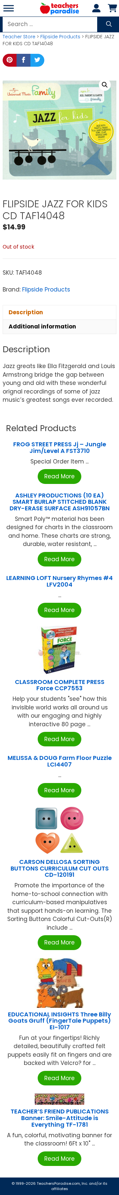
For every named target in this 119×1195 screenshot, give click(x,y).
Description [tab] (26, 312)
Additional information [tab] (42, 326)
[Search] (109, 24)
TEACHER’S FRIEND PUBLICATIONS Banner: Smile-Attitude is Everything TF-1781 (60, 1118)
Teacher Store (19, 36)
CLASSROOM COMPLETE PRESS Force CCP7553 (59, 685)
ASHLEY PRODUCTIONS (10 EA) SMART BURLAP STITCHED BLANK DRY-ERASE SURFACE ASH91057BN (60, 502)
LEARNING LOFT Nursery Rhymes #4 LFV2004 (59, 581)
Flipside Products (60, 36)
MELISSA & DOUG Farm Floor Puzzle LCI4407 (60, 761)
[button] (105, 85)
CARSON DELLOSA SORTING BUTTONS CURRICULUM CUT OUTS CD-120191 (60, 868)
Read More (59, 476)
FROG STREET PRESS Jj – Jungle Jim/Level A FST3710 (59, 447)
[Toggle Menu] (8, 8)
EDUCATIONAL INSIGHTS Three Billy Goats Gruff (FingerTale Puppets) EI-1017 (59, 1021)
